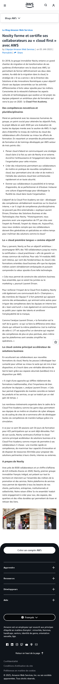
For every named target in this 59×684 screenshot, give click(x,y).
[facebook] (7, 645)
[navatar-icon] (54, 5)
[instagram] (17, 645)
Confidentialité (11, 661)
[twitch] (22, 645)
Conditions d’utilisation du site (18, 665)
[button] (29, 18)
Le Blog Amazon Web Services (17, 30)
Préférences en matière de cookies (20, 670)
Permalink (7, 52)
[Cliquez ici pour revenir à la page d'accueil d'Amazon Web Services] (29, 5)
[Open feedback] (55, 342)
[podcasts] (31, 645)
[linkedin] (12, 645)
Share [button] (20, 52)
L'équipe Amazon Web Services (19, 49)
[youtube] (26, 645)
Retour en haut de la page (28, 653)
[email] (36, 645)
